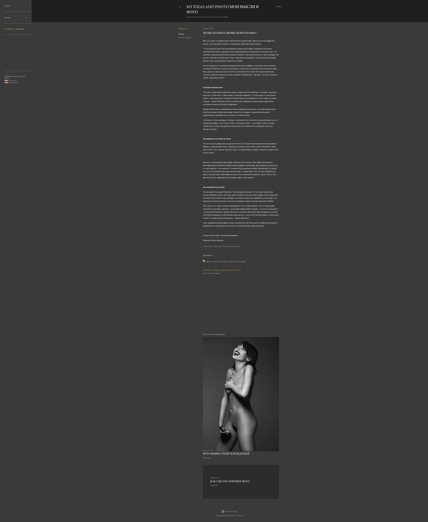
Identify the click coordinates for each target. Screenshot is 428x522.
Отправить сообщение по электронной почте (226, 270)
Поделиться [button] (182, 29)
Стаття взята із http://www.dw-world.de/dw (221, 246)
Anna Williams (240, 515)
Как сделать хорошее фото (230, 481)
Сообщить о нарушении (14, 29)
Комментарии (13, 83)
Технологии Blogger (231, 511)
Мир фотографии (184, 38)
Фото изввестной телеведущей (226, 453)
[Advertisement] (241, 296)
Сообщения (12, 81)
